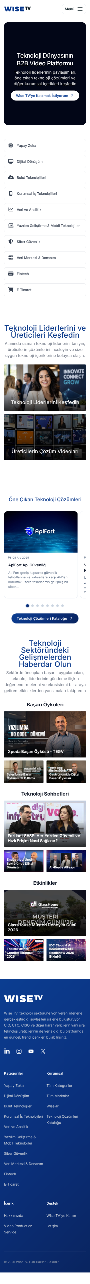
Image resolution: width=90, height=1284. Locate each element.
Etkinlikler (45, 883)
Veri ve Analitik (16, 1126)
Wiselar (52, 1106)
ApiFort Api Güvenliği (27, 565)
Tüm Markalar (57, 1096)
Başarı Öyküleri (45, 705)
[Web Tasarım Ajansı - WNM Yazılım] (45, 1278)
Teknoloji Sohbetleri (45, 794)
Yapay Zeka (14, 1085)
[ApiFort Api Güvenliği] (41, 532)
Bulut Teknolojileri (18, 1106)
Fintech (10, 1174)
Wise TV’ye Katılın (61, 1215)
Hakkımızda (13, 1215)
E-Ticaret (11, 1184)
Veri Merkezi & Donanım (23, 1164)
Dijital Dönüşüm (16, 1096)
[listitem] (45, 145)
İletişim (52, 1226)
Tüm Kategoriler (59, 1085)
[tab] (27, 605)
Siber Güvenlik (16, 1153)
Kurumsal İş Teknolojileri (23, 1116)
